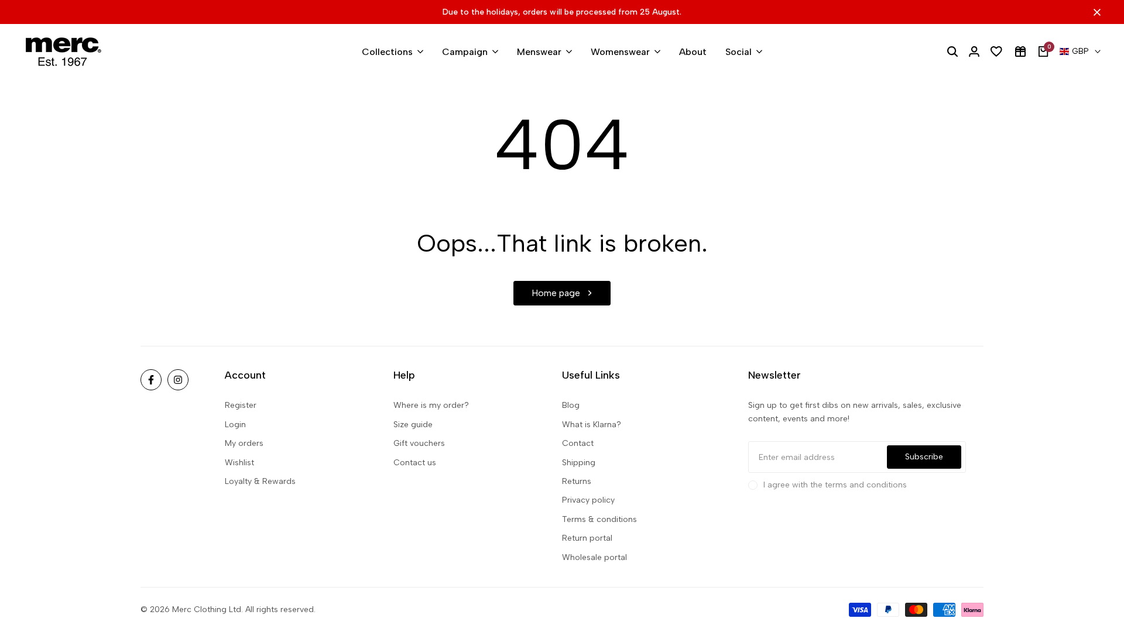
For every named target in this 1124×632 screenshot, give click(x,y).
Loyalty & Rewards (260, 481)
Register (240, 405)
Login (235, 425)
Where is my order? (431, 405)
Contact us (414, 463)
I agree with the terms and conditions (835, 485)
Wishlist (239, 463)
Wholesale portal (594, 557)
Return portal (587, 538)
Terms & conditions (599, 519)
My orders (244, 443)
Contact (578, 443)
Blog (571, 405)
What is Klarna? (591, 425)
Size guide (413, 425)
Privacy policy (588, 500)
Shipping (578, 463)
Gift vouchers (419, 443)
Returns (576, 481)
